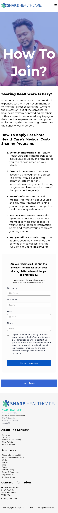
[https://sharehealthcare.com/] (21, 5)
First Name (12, 288)
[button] (55, 5)
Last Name (12, 300)
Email (10, 311)
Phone (11, 323)
